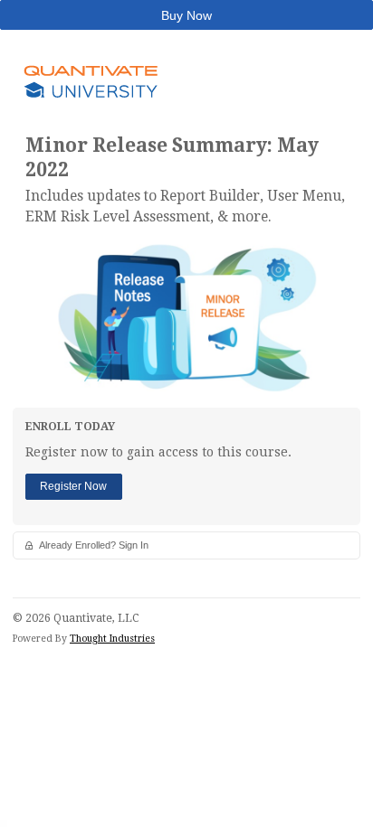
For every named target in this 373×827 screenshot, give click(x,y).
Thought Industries (112, 638)
